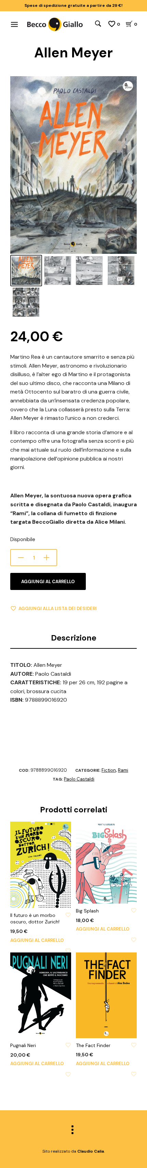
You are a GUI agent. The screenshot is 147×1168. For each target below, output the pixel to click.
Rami (123, 770)
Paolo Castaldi (79, 779)
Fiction (109, 770)
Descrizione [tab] (73, 638)
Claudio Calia (90, 1151)
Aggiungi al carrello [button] (37, 940)
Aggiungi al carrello (48, 582)
